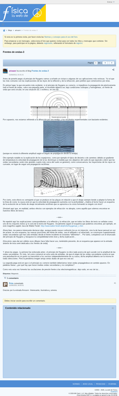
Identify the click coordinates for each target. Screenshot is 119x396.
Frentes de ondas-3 (40, 71)
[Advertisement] (59, 343)
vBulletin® (114, 392)
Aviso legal (88, 384)
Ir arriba (112, 384)
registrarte (48, 43)
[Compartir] (113, 70)
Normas (76, 384)
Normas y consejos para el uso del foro (60, 37)
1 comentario (13, 278)
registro (79, 43)
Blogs (10, 30)
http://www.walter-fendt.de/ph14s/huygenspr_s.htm (62, 226)
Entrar (109, 2)
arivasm (18, 30)
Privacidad (100, 384)
